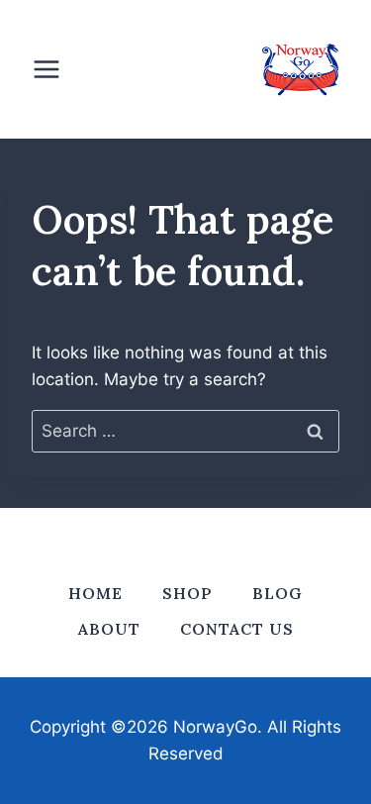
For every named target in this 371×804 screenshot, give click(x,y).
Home (95, 593)
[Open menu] (56, 69)
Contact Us (237, 629)
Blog (277, 593)
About (109, 629)
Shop (187, 593)
